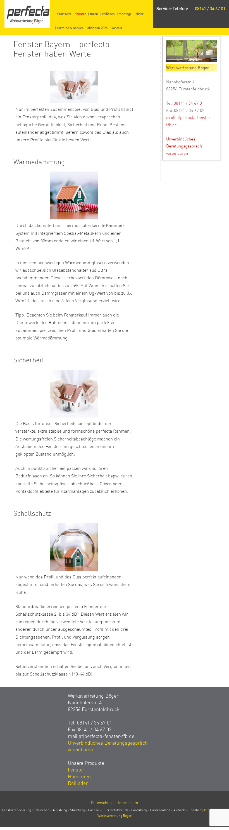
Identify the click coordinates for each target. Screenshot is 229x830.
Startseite (64, 14)
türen (94, 14)
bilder (139, 14)
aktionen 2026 (97, 28)
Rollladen (78, 783)
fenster (80, 14)
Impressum (128, 802)
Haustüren (79, 776)
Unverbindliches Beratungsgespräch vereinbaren (184, 146)
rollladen (108, 14)
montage (125, 14)
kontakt (116, 28)
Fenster (76, 770)
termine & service (70, 28)
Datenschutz (102, 802)
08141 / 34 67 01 (210, 8)
